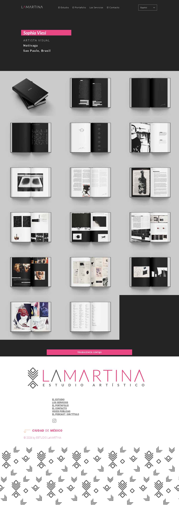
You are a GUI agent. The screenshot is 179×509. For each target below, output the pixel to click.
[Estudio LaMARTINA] (54, 420)
